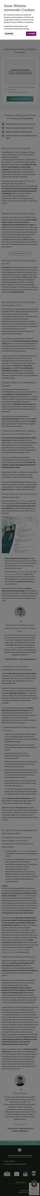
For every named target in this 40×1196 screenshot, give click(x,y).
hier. (27, 29)
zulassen (31, 34)
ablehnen (9, 34)
